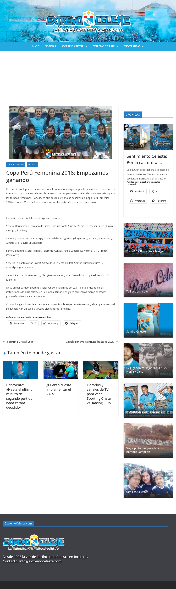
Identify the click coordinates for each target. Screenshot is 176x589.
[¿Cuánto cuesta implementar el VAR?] (60, 363)
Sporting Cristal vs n (20, 342)
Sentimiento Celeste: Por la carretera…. (147, 159)
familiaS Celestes (137, 492)
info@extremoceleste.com (40, 561)
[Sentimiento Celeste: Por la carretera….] (148, 137)
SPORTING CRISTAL (72, 46)
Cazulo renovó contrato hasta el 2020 (90, 342)
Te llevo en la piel (137, 291)
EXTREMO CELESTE (104, 46)
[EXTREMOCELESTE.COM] (34, 532)
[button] (85, 46)
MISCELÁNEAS (132, 46)
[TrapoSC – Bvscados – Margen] (148, 240)
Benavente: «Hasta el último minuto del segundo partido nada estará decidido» (19, 396)
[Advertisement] (88, 76)
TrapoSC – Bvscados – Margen (145, 251)
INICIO (35, 46)
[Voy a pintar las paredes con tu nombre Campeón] (148, 440)
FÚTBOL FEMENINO (16, 164)
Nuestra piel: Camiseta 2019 (144, 411)
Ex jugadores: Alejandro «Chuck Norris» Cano (146, 369)
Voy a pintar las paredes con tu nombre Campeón (146, 450)
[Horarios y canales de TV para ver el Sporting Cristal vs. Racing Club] (100, 363)
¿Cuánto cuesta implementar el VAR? (58, 389)
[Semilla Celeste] (148, 320)
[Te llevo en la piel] (148, 280)
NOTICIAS (50, 46)
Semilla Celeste (136, 331)
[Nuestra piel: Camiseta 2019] (148, 400)
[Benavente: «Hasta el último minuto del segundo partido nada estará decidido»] (20, 363)
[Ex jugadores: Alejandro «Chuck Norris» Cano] (148, 360)
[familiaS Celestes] (148, 480)
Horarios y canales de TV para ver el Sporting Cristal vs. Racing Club (99, 394)
